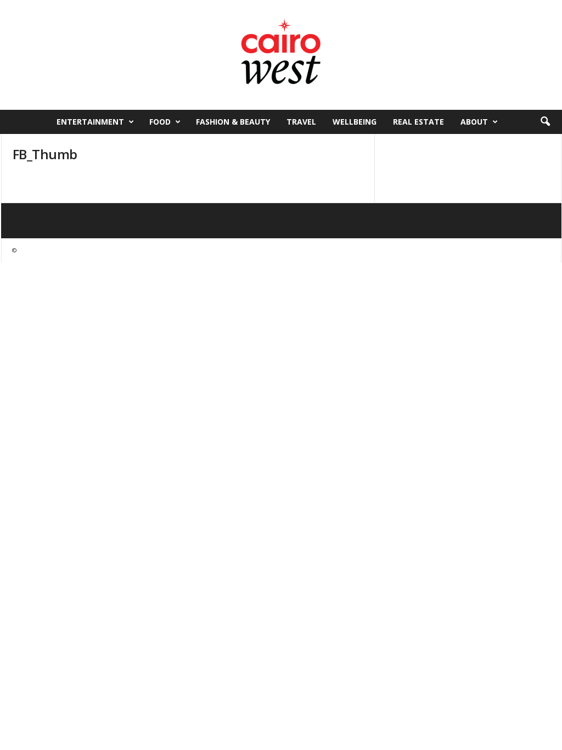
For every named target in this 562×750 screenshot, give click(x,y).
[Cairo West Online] (281, 55)
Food (160, 121)
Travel (301, 121)
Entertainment (90, 121)
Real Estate (418, 121)
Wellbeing (354, 121)
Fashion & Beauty (233, 121)
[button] (545, 122)
